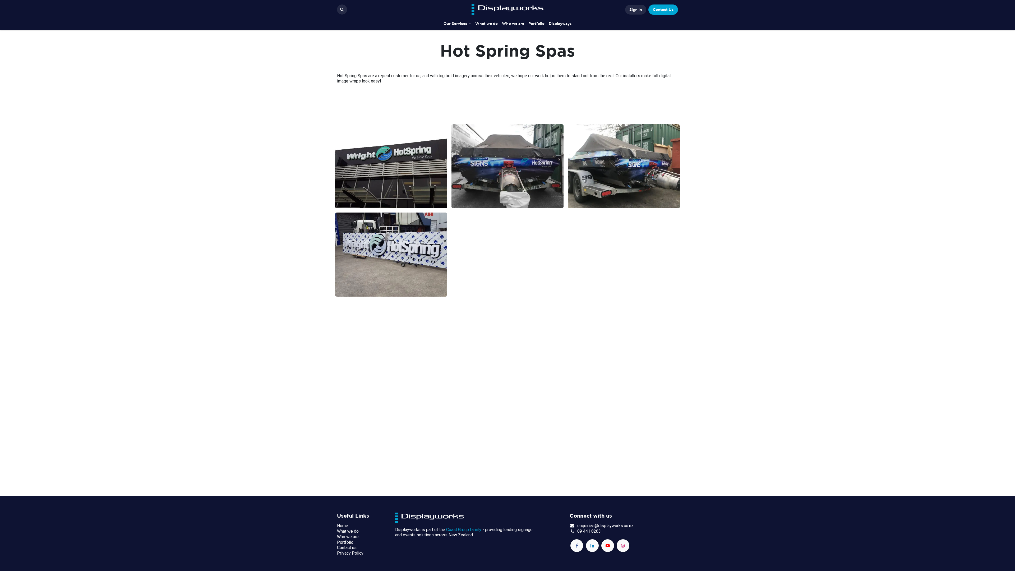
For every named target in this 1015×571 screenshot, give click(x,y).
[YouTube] (607, 545)
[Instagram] (623, 545)
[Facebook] (576, 545)
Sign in (635, 9)
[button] (342, 9)
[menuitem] (457, 23)
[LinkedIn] (592, 545)
